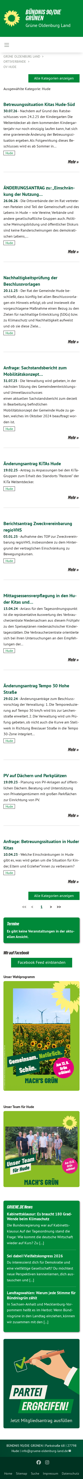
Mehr (72, 161)
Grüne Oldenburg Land (22, 56)
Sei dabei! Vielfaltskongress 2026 (35, 1255)
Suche (35, 1473)
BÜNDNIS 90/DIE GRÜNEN (43, 15)
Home (8, 1473)
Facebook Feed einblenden (41, 962)
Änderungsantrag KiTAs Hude (32, 464)
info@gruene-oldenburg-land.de (44, 1451)
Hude (9, 153)
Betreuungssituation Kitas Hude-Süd (39, 104)
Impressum (50, 1473)
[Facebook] (39, 1462)
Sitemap (21, 1473)
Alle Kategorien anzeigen (54, 78)
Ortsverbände (15, 61)
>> (59, 906)
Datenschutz (70, 1473)
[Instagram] (47, 1462)
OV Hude (10, 67)
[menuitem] (8, 1473)
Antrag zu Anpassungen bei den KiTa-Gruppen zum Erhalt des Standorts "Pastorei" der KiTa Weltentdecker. (41, 476)
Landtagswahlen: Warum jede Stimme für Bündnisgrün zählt (41, 1295)
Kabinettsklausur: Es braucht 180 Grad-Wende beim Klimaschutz (39, 1216)
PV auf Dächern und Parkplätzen (35, 776)
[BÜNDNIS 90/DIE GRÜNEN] (11, 18)
